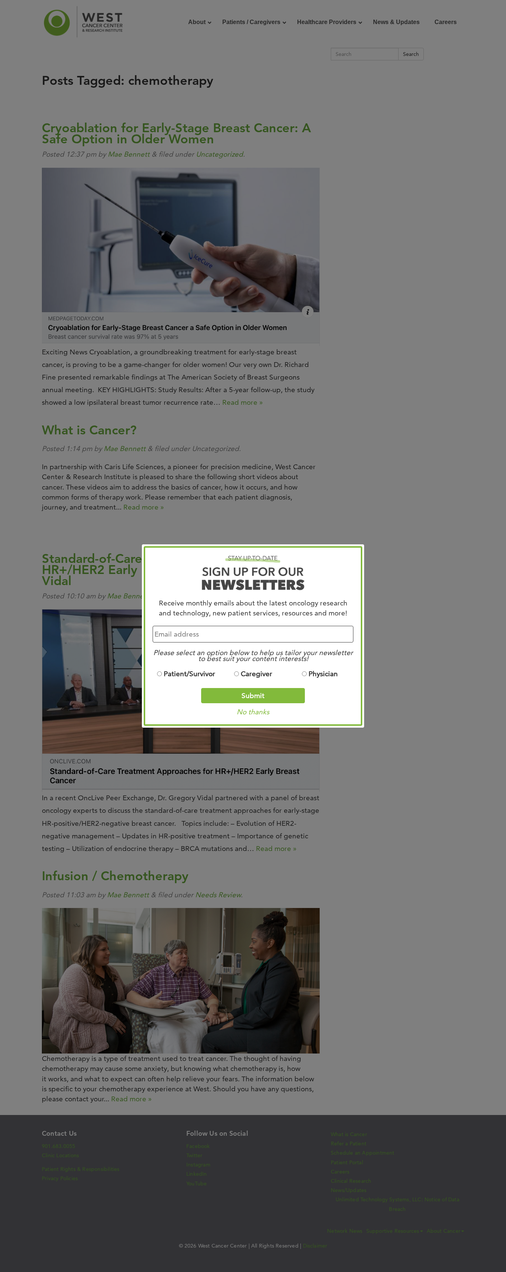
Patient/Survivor (189, 674)
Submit (253, 695)
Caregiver (256, 674)
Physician (323, 674)
